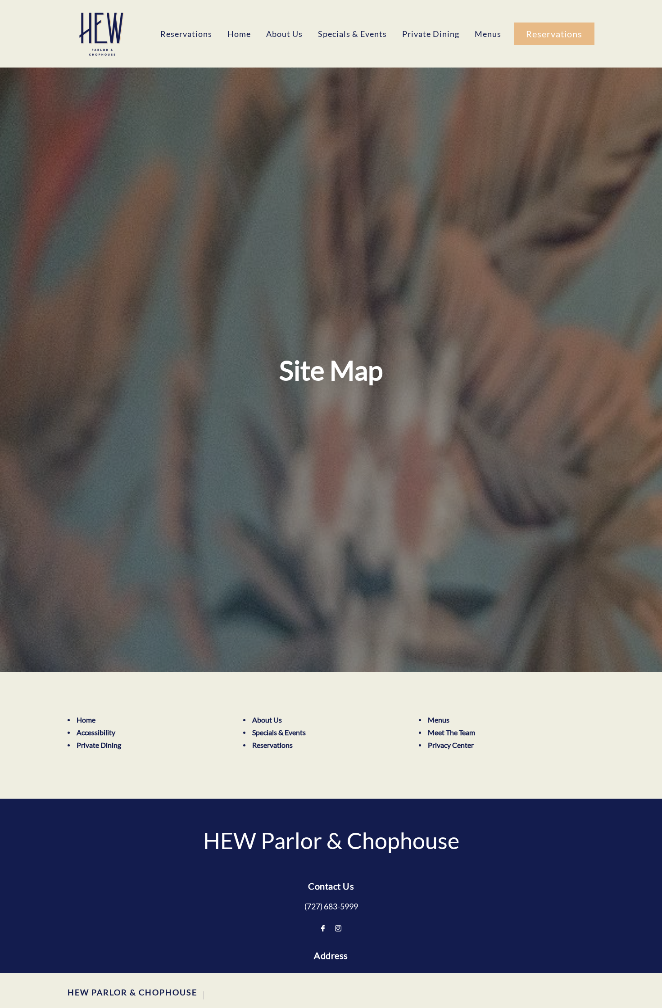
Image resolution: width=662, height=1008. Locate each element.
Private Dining (430, 34)
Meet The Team (451, 732)
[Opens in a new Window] (323, 928)
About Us (284, 34)
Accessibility (96, 732)
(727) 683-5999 (331, 906)
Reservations (186, 34)
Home (239, 34)
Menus (488, 34)
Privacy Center (451, 745)
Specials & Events (352, 34)
